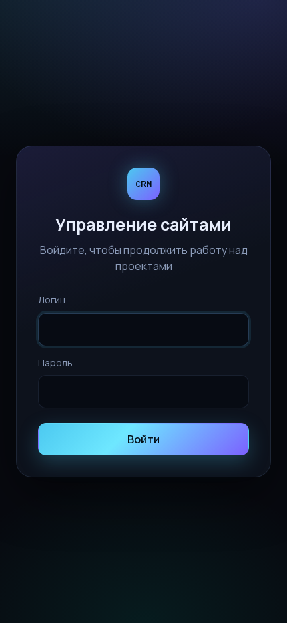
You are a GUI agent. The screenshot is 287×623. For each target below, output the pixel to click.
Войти (143, 439)
